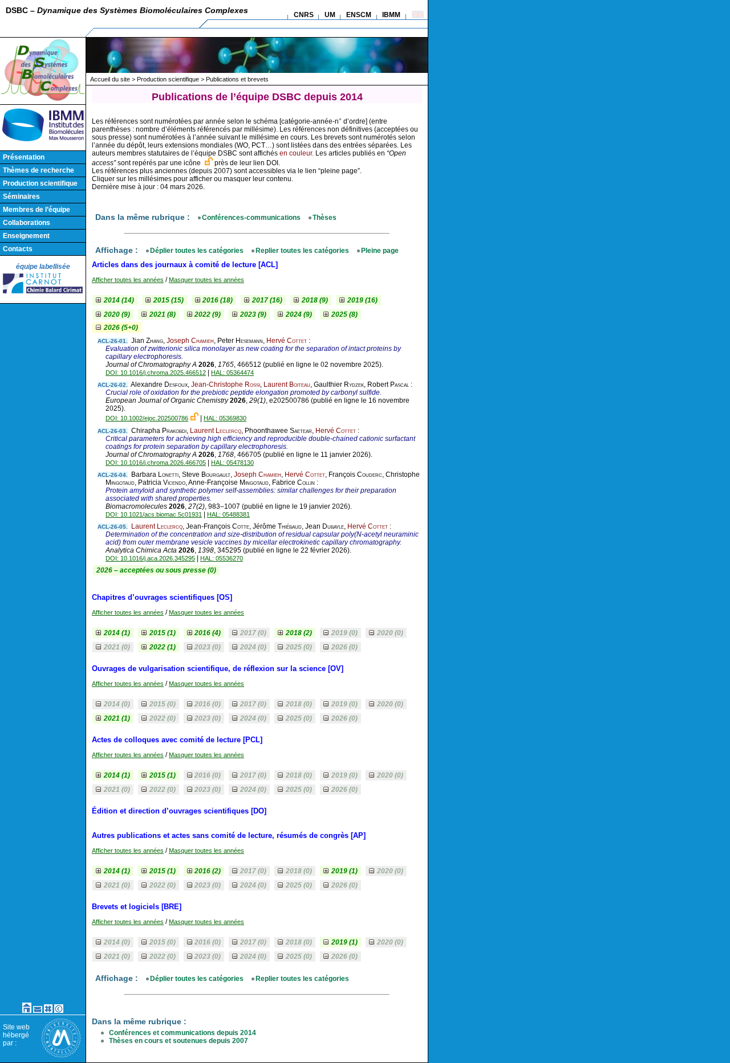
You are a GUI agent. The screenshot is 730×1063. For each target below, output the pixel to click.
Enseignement (26, 236)
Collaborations (26, 223)
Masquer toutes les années (206, 279)
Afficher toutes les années (128, 279)
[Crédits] (58, 1011)
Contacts (18, 249)
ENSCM (358, 15)
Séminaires (21, 197)
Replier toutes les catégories (302, 251)
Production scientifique (40, 183)
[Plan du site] (48, 1011)
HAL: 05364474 (232, 372)
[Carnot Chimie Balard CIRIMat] (43, 294)
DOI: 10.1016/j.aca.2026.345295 (150, 558)
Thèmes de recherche (38, 170)
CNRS (304, 15)
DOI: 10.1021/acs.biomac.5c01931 (154, 514)
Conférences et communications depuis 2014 (182, 1033)
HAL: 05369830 (225, 418)
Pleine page (380, 251)
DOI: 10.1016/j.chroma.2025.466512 (156, 372)
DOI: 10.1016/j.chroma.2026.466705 (156, 462)
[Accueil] (43, 100)
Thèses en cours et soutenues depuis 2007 (178, 1041)
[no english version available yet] (418, 16)
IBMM (391, 15)
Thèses (324, 218)
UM (330, 15)
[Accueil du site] (26, 1011)
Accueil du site (110, 79)
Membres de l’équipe (36, 210)
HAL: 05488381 (228, 514)
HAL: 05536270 (221, 558)
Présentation (23, 157)
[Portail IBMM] (43, 142)
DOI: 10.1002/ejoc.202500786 (147, 418)
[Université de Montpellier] (61, 1056)
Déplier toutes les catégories (197, 251)
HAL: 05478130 (232, 462)
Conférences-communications (251, 218)
